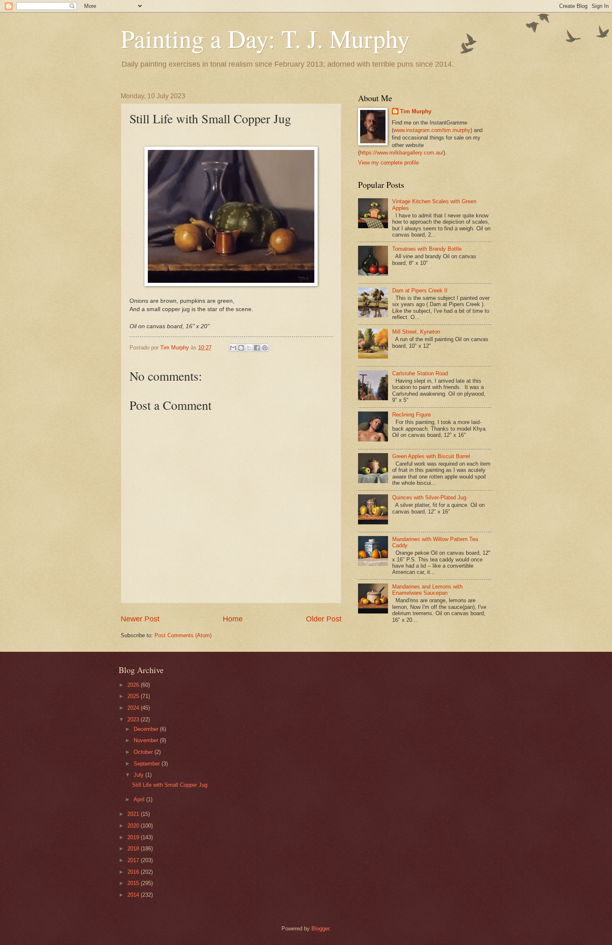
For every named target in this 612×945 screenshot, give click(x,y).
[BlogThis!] (241, 348)
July (139, 775)
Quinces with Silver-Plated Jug (429, 497)
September (148, 763)
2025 (134, 696)
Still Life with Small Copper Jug (169, 785)
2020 (134, 826)
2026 (134, 685)
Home (233, 619)
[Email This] (233, 348)
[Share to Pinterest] (265, 348)
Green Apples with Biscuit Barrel (431, 456)
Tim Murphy (415, 111)
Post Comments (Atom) (182, 635)
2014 (134, 895)
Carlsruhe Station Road (420, 373)
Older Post (323, 619)
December (147, 729)
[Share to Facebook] (257, 348)
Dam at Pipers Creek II (420, 290)
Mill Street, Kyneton (416, 332)
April (140, 799)
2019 (134, 837)
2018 (134, 848)
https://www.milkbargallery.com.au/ (401, 153)
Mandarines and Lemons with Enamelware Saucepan (427, 589)
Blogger (320, 928)
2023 (134, 719)
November (147, 740)
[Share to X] (249, 348)
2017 (134, 860)
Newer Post (140, 619)
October (144, 752)
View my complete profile (388, 163)
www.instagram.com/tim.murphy (431, 130)
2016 (134, 872)
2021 (134, 814)
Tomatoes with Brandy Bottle (427, 249)
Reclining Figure (411, 414)
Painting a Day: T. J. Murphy (265, 38)
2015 (134, 883)
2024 (134, 708)
